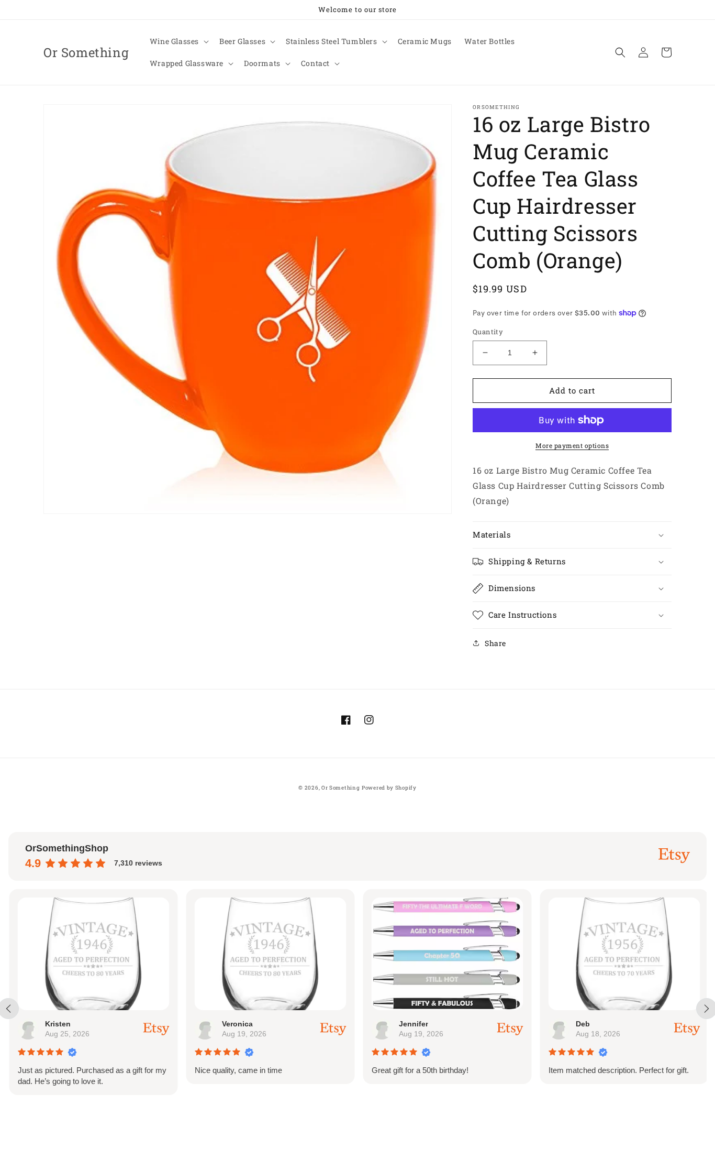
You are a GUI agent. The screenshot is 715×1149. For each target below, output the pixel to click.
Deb (582, 1024)
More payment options (572, 445)
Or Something (340, 787)
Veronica (236, 1024)
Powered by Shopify (389, 787)
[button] (178, 41)
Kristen (57, 1024)
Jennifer (412, 1024)
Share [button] (495, 643)
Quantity (488, 331)
